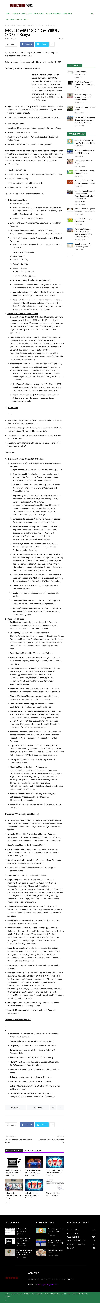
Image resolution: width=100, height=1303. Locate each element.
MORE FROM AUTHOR (33, 1151)
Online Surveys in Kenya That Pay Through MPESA (56, 1231)
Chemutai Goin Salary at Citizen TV (51, 1141)
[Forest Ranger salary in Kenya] (70, 161)
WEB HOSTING (39, 13)
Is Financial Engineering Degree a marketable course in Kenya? (83, 97)
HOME (8, 13)
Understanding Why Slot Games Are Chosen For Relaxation (54, 1172)
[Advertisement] (66, 5)
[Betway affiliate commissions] (70, 73)
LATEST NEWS (27, 13)
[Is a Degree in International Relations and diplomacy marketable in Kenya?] (70, 118)
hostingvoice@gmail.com (47, 1284)
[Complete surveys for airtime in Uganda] (70, 245)
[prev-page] (6, 1202)
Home (7, 25)
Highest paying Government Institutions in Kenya (13, 1195)
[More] (52, 44)
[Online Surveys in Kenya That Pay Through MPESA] (70, 141)
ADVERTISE (16, 13)
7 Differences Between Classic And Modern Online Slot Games (33, 1173)
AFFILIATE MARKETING (14, 19)
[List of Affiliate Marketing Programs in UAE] (70, 172)
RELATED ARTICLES (14, 1151)
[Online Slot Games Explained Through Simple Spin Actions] (34, 1185)
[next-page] (10, 1202)
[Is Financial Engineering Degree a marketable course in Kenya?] (70, 95)
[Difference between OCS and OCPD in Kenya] (70, 151)
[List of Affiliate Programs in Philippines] (70, 220)
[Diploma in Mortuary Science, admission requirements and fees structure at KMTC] (70, 230)
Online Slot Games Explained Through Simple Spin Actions (32, 1195)
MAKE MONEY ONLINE (53, 13)
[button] (92, 14)
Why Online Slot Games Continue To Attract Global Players (13, 1172)
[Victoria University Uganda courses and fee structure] (70, 210)
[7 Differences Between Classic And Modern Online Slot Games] (34, 1162)
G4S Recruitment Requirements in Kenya (18, 1141)
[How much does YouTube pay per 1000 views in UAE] (70, 182)
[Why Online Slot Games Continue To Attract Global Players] (14, 1162)
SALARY (26, 19)
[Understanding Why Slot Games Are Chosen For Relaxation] (55, 1162)
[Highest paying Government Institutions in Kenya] (14, 1185)
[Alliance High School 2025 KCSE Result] (55, 1185)
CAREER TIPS (67, 13)
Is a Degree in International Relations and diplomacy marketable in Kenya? (85, 120)
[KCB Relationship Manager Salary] (70, 108)
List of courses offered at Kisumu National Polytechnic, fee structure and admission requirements (84, 196)
